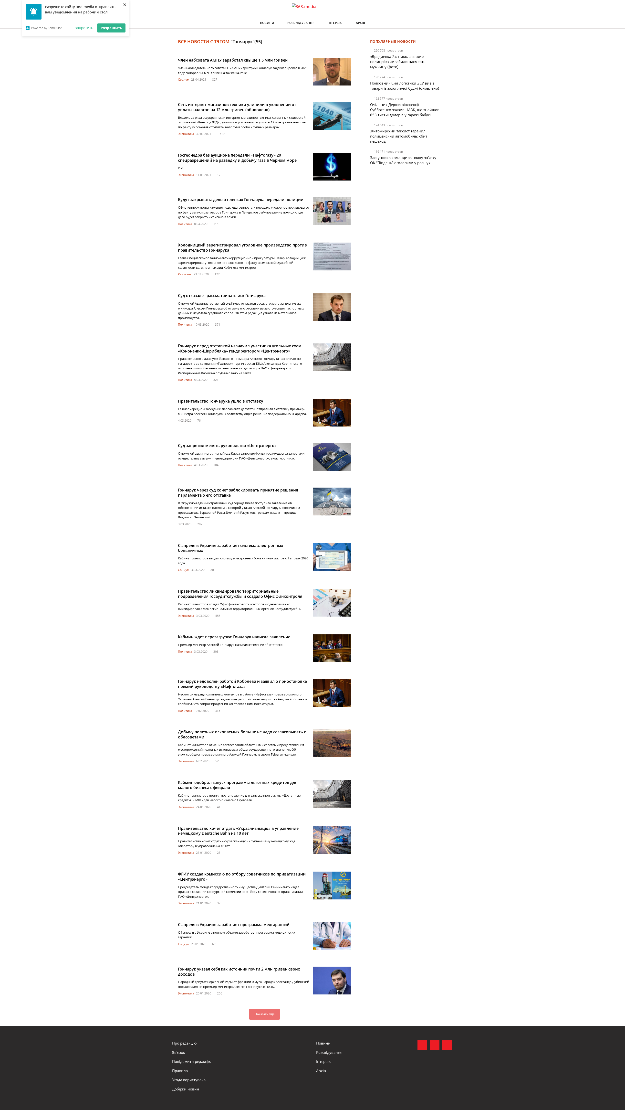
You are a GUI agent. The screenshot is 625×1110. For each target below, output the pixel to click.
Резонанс (185, 274)
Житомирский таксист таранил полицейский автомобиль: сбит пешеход (398, 136)
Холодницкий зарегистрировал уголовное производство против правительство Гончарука (242, 247)
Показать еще (264, 1014)
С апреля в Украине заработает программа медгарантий (234, 924)
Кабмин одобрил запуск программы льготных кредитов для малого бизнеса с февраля (237, 785)
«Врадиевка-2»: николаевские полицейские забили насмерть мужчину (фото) (398, 61)
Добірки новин (185, 1089)
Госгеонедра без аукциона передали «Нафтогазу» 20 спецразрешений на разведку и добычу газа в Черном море (237, 157)
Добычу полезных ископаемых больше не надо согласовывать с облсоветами (242, 734)
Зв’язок (178, 1052)
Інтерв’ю (335, 23)
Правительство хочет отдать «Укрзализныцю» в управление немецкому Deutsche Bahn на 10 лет (238, 831)
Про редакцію (184, 1043)
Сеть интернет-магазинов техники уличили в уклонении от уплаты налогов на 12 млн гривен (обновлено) (237, 107)
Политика (185, 224)
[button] (448, 23)
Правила (180, 1070)
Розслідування (300, 23)
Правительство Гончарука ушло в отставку (220, 401)
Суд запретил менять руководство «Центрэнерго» (227, 445)
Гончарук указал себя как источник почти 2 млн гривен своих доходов (239, 971)
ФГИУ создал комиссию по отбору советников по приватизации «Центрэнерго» (242, 876)
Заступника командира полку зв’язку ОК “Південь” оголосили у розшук (403, 160)
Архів (360, 23)
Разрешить (111, 27)
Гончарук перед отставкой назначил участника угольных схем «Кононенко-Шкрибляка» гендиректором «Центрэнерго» (240, 348)
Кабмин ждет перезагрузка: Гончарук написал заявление (234, 637)
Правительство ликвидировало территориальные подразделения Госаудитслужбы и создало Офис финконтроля (240, 593)
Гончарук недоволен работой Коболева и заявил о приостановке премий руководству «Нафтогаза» (242, 684)
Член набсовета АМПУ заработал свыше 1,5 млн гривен (233, 60)
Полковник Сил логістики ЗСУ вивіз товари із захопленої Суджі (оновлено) (404, 86)
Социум (183, 79)
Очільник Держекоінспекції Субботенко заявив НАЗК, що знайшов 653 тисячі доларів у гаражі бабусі (404, 109)
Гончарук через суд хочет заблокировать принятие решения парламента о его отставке (238, 492)
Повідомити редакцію (191, 1061)
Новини (267, 23)
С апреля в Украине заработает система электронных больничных (230, 548)
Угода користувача (189, 1079)
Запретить (84, 27)
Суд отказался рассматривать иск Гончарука (222, 295)
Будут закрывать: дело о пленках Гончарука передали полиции (240, 199)
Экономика (186, 134)
